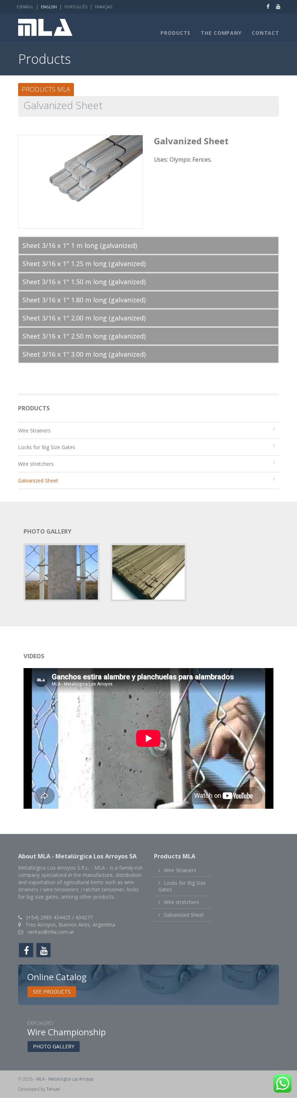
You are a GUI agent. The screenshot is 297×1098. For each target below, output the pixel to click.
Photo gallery (53, 1046)
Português (75, 6)
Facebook (264, 6)
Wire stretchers (36, 463)
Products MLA (46, 89)
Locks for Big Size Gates (46, 447)
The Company (221, 32)
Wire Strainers (34, 430)
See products (52, 991)
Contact (265, 32)
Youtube (274, 6)
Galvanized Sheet (38, 480)
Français (103, 6)
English (49, 6)
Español (25, 6)
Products (175, 32)
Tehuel (53, 1089)
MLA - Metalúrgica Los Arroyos (64, 1079)
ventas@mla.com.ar (51, 931)
